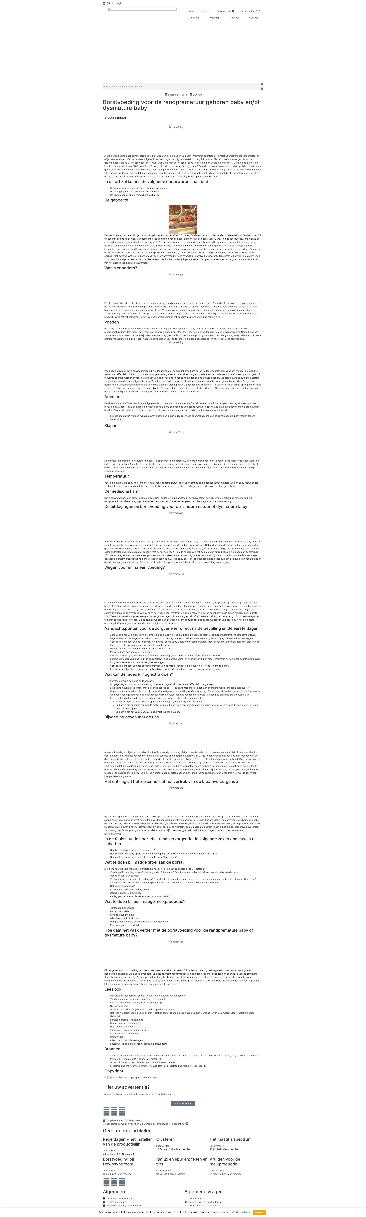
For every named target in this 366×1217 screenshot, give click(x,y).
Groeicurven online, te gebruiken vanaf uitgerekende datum (142, 1009)
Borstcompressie (119, 680)
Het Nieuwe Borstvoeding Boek (127, 1012)
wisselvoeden (162, 896)
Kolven (113, 911)
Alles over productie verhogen (126, 1040)
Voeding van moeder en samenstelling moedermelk (137, 999)
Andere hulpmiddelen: (137, 921)
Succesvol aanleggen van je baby (128, 1030)
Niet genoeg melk (119, 1006)
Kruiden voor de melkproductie (225, 1161)
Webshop (215, 17)
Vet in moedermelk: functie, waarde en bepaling (136, 1002)
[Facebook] (106, 1111)
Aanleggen (116, 907)
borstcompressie (144, 896)
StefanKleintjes (149, 1077)
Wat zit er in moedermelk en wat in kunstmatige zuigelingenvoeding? (147, 995)
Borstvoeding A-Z (250, 11)
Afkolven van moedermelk (124, 1033)
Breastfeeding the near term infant (128, 1065)
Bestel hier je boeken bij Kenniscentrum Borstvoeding (139, 1043)
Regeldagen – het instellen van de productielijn (128, 1142)
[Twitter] (114, 1111)
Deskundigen (224, 11)
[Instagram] (122, 1111)
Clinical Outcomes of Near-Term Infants (131, 1055)
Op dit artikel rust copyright (124, 1077)
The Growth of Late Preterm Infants (156, 1062)
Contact (253, 17)
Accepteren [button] (259, 1212)
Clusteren (165, 1139)
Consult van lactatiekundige (125, 1023)
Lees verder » (110, 1150)
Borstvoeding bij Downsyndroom (118, 1161)
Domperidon (117, 921)
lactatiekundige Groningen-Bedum (181, 1012)
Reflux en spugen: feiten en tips (182, 1161)
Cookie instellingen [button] (241, 1212)
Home (191, 11)
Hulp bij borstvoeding (122, 1026)
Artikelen (205, 11)
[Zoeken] (262, 86)
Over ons (194, 17)
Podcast (234, 17)
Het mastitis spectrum (231, 1139)
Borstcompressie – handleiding (126, 1019)
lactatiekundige (112, 833)
